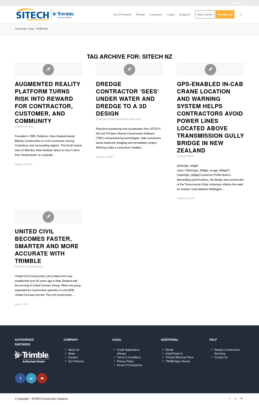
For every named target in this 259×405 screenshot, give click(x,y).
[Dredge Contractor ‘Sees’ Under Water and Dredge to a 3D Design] (129, 69)
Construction (24, 126)
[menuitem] (122, 14)
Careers (73, 357)
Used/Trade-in (174, 353)
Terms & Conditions (128, 357)
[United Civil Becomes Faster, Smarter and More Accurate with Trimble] (48, 216)
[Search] (240, 14)
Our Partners (76, 361)
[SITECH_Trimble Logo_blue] (45, 14)
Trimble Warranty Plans (179, 357)
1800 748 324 (238, 2)
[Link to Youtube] (42, 378)
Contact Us (221, 357)
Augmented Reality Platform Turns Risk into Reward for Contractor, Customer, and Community (47, 102)
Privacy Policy (125, 361)
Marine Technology (128, 119)
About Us (73, 349)
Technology (35, 266)
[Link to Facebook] (20, 378)
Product (20, 266)
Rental (169, 349)
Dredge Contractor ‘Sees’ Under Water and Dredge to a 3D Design (127, 98)
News (71, 353)
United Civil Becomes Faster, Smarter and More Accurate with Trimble (47, 246)
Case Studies (185, 156)
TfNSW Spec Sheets (178, 361)
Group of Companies (129, 365)
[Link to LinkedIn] (31, 378)
